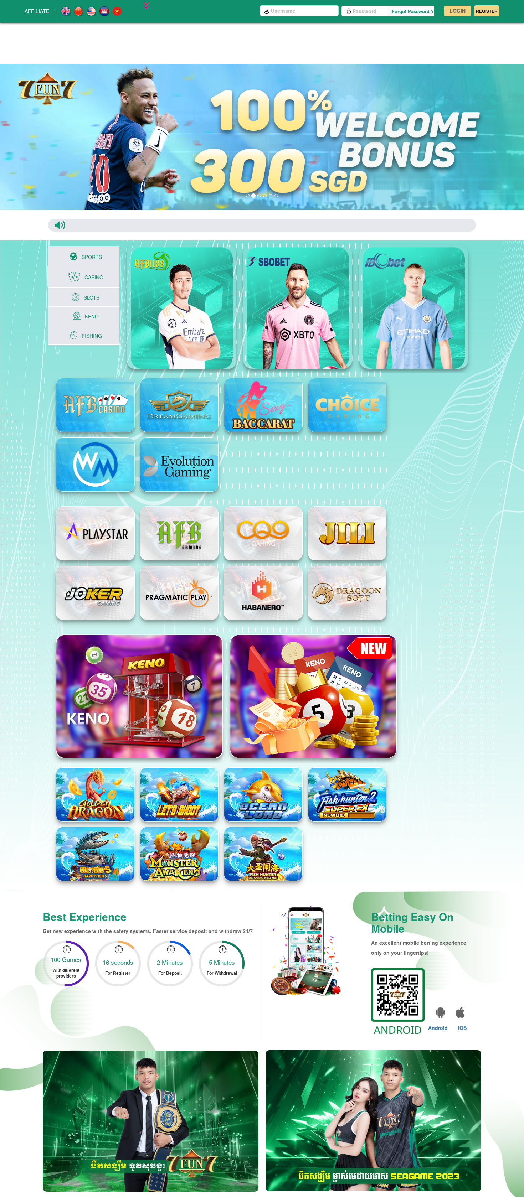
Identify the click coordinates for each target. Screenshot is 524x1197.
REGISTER (487, 11)
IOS (462, 1019)
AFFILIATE (37, 11)
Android (438, 1019)
